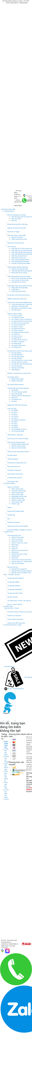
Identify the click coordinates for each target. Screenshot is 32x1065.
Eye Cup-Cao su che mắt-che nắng (17, 438)
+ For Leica (13, 423)
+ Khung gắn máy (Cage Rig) (18, 287)
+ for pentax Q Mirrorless (17, 345)
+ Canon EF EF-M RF (16, 541)
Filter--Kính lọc (11, 246)
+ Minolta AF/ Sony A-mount (18, 554)
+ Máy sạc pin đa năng (17, 367)
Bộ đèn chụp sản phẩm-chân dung (17, 224)
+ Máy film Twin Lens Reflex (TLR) (20, 572)
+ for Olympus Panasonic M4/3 (19, 332)
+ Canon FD (14, 546)
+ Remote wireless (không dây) (19, 444)
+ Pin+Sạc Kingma (15, 353)
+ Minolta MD (14, 552)
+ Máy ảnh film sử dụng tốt (18, 569)
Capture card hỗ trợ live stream (16, 228)
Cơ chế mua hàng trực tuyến (6, 793)
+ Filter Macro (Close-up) (17, 258)
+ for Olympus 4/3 (15, 347)
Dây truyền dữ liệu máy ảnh (15, 384)
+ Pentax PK (14, 548)
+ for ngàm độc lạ (15, 338)
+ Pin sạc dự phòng (16, 366)
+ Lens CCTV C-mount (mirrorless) (20, 559)
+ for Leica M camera (16, 330)
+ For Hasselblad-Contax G (18, 429)
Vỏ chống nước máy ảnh (14, 477)
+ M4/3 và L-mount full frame (19, 550)
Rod (8, 518)
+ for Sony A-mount (16, 336)
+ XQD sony (14, 397)
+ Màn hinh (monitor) (16, 237)
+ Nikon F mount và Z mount (18, 543)
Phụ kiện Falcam (12, 455)
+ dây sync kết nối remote (18, 448)
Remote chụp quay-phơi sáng (16, 442)
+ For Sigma (14, 425)
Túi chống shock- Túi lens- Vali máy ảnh (19, 600)
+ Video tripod (14, 289)
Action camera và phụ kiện (15, 619)
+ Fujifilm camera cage (17, 498)
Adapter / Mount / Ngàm (14, 313)
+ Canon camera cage (17, 492)
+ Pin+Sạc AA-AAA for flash (18, 362)
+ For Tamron (14, 416)
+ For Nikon (13, 422)
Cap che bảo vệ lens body (15, 474)
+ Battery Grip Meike (16, 381)
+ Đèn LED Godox (15, 218)
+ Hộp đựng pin (15, 369)
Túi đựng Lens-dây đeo (14, 470)
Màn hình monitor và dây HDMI (16, 235)
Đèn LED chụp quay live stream (16, 215)
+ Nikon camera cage (16, 494)
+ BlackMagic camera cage (18, 496)
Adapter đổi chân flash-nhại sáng (17, 405)
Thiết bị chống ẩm (12, 459)
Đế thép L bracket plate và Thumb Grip (18, 373)
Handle (9, 507)
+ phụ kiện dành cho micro (18, 282)
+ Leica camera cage (16, 502)
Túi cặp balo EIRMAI (13, 582)
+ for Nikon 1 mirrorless (17, 341)
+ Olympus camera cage (17, 500)
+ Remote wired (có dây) (17, 446)
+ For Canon (14, 418)
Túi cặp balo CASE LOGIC (15, 593)
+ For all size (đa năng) (17, 431)
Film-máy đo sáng (12, 481)
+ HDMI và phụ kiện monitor (18, 239)
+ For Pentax (14, 427)
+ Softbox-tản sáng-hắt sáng (19, 269)
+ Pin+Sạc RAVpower (16, 354)
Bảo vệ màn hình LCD (13, 466)
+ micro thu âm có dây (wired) (19, 280)
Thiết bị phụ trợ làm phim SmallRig (17, 526)
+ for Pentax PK (15, 334)
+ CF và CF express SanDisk (18, 392)
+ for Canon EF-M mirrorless (18, 340)
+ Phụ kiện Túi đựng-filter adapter (20, 263)
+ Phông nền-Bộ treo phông (18, 272)
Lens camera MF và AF (14, 535)
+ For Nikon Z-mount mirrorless (19, 323)
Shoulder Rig (11, 515)
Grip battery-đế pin (13, 377)
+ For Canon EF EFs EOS (17, 325)
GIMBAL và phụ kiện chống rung (16, 299)
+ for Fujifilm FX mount (17, 317)
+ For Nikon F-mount (16, 326)
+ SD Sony (13, 401)
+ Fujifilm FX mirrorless (17, 537)
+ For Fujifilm (14, 410)
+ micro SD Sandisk (16, 394)
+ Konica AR (14, 558)
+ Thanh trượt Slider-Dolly (18, 291)
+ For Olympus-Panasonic (18, 420)
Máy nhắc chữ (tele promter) (15, 243)
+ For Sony (13, 412)
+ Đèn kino (13, 220)
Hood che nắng (11, 408)
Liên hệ (6, 799)
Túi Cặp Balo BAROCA (13, 585)
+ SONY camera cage (16, 489)
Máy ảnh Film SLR (12, 567)
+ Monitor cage (15, 504)
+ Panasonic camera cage (18, 490)
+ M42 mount (14, 545)
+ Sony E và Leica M (16, 539)
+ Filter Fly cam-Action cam (18, 256)
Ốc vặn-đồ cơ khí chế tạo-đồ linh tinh (18, 295)
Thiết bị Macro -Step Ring (15, 435)
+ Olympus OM (14, 556)
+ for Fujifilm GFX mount (17, 328)
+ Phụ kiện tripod (15, 310)
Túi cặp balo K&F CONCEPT (15, 578)
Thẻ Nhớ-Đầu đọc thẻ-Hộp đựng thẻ (18, 388)
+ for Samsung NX (15, 343)
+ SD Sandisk (14, 390)
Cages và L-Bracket (13, 487)
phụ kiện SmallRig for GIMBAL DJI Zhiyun (19, 530)
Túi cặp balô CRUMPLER (14, 589)
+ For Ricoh (13, 414)
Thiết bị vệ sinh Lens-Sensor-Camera (18, 451)
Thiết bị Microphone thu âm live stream (18, 276)
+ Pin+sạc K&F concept (17, 356)
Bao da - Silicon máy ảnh (14, 604)
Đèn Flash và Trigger (13, 231)
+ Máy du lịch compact (17, 563)
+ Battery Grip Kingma (17, 379)
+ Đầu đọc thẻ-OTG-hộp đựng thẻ (20, 395)
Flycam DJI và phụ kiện (14, 615)
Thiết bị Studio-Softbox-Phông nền (17, 267)
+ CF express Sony (16, 399)
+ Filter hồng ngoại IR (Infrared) (19, 261)
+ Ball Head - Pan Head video (19, 306)
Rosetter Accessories (13, 522)
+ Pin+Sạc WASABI (16, 358)
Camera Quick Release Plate (15, 511)
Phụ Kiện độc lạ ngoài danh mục (16, 463)
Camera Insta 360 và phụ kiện (16, 623)
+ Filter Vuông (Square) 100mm (19, 259)
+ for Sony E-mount (16, 315)
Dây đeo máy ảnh (12, 597)
